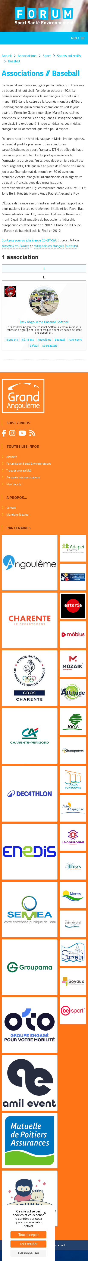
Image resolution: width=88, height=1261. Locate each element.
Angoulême (44, 339)
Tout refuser (28, 1244)
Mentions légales (17, 514)
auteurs (71, 245)
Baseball (60, 339)
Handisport (75, 339)
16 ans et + (11, 339)
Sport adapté (49, 345)
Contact (11, 507)
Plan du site (13, 484)
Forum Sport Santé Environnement (28, 463)
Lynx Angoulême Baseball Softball (44, 321)
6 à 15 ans (28, 339)
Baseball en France (15, 245)
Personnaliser (28, 1253)
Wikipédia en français (49, 245)
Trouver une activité (18, 470)
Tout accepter (28, 1235)
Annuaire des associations (23, 477)
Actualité (11, 456)
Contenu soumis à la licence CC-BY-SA (29, 240)
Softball (34, 345)
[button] (75, 38)
